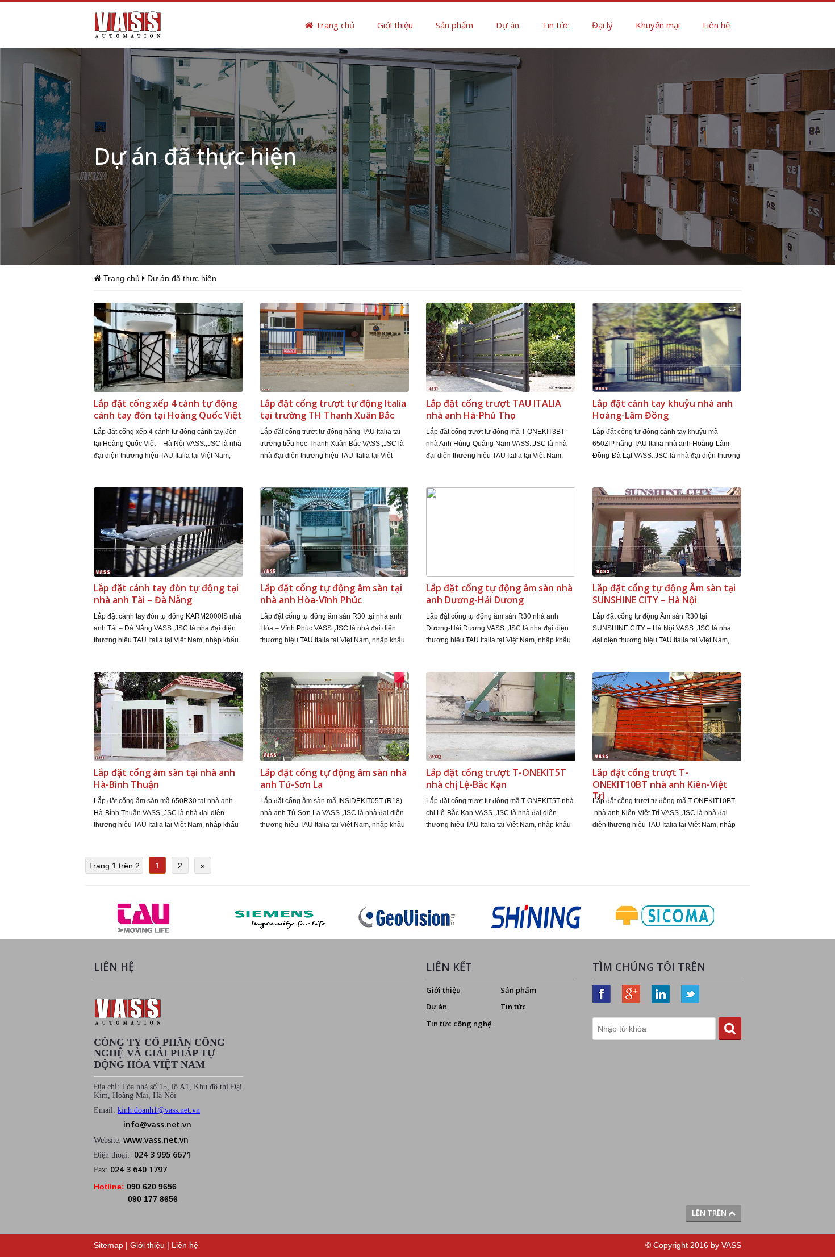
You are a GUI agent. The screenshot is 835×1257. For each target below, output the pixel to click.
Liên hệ (716, 25)
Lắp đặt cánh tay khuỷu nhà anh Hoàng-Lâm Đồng (662, 409)
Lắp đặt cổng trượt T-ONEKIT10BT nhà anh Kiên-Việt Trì (660, 784)
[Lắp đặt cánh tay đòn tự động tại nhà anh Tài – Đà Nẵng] (168, 531)
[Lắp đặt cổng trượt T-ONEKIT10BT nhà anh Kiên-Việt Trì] (667, 715)
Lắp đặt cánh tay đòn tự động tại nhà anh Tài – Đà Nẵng (166, 594)
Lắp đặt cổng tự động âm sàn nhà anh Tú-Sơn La (333, 778)
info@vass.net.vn (157, 1124)
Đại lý (602, 25)
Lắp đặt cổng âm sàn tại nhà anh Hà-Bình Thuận (164, 778)
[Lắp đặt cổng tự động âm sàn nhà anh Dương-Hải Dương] (500, 531)
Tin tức (555, 25)
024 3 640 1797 (138, 1169)
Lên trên (710, 1213)
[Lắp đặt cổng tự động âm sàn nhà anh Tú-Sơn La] (335, 715)
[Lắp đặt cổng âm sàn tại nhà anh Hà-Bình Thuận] (168, 715)
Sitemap (108, 1245)
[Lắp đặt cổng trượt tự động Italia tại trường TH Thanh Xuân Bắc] (335, 346)
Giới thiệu (395, 25)
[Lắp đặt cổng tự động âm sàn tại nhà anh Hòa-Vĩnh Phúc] (335, 531)
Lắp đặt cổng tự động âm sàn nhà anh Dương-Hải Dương (499, 594)
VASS (731, 1245)
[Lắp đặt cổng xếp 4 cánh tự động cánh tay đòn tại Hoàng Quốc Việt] (168, 346)
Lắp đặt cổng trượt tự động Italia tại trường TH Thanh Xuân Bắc (333, 409)
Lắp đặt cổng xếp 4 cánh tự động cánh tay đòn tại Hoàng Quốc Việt (168, 409)
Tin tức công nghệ (458, 1023)
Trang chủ (333, 25)
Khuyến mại (658, 25)
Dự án (507, 25)
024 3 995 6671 (162, 1154)
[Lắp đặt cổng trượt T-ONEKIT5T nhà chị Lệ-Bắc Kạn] (500, 715)
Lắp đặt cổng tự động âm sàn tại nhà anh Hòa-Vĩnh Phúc (331, 594)
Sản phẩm (454, 25)
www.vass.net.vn (156, 1139)
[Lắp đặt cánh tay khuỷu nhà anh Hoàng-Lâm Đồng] (667, 346)
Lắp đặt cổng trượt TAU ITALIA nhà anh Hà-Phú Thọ (493, 409)
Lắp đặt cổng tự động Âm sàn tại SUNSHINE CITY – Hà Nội (664, 594)
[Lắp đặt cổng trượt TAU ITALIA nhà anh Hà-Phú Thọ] (500, 346)
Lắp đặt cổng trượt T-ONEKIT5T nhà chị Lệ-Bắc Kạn (496, 778)
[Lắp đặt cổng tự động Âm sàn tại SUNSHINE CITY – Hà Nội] (667, 531)
